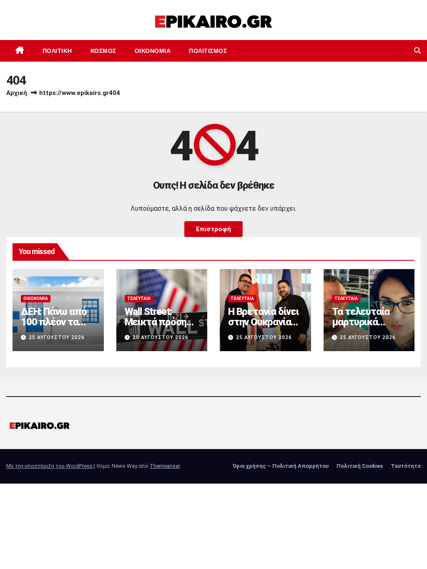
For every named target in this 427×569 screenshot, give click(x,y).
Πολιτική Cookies (360, 466)
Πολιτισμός (208, 51)
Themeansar (165, 466)
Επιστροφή (213, 229)
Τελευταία (139, 298)
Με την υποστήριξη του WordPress (50, 466)
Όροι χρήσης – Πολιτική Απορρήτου (281, 466)
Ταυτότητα (406, 466)
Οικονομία (153, 51)
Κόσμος (103, 51)
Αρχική (16, 93)
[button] (417, 51)
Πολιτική (57, 51)
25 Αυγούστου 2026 (57, 337)
